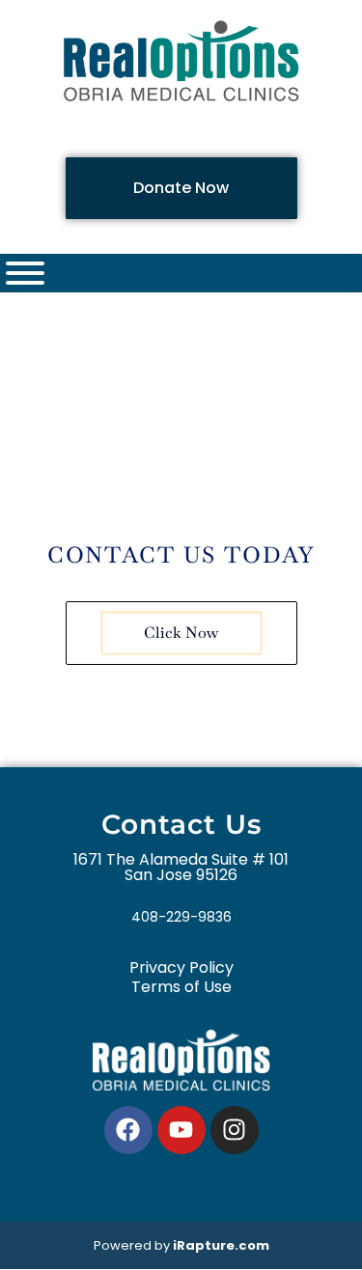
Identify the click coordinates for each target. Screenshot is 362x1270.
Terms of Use (181, 987)
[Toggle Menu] (25, 273)
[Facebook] (128, 1130)
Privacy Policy (181, 967)
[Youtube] (181, 1130)
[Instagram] (234, 1130)
